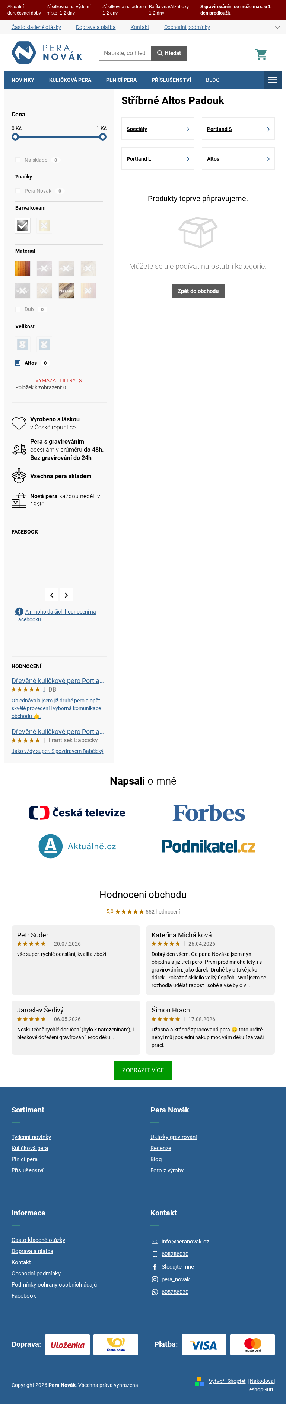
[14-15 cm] (44, 344)
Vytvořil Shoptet (227, 1381)
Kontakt (140, 27)
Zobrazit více (143, 1070)
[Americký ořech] (66, 268)
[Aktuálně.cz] (77, 846)
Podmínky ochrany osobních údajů (54, 1284)
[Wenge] (22, 290)
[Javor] (22, 268)
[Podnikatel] (209, 846)
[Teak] (44, 290)
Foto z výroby (167, 1170)
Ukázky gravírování (173, 1137)
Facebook (24, 1295)
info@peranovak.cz (185, 1241)
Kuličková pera (30, 1148)
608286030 (175, 1254)
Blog (156, 1159)
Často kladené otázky (36, 27)
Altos (36, 363)
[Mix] (88, 290)
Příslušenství (28, 1170)
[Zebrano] (66, 290)
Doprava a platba (96, 27)
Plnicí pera (25, 1159)
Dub (34, 309)
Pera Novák (43, 191)
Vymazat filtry (55, 380)
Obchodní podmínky (187, 27)
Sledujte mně (178, 1266)
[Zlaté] (44, 225)
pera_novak (176, 1279)
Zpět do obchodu (198, 291)
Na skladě (41, 160)
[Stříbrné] (22, 225)
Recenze (160, 1148)
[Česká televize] (77, 813)
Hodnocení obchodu (143, 894)
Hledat (173, 53)
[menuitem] (23, 80)
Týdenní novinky (31, 1137)
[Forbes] (209, 813)
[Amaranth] (44, 268)
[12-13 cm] (22, 344)
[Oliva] (88, 268)
